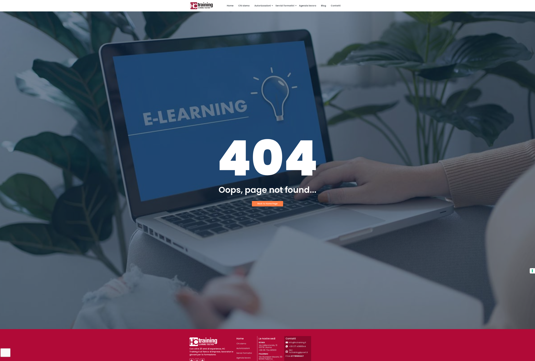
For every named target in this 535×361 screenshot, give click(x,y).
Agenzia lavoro (307, 5)
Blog (323, 5)
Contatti (336, 5)
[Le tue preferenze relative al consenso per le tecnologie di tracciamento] (532, 270)
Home (230, 5)
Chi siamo (244, 5)
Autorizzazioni (262, 5)
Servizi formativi (284, 5)
